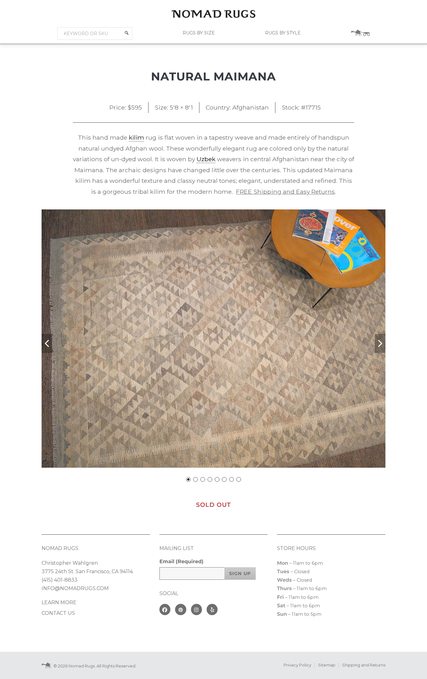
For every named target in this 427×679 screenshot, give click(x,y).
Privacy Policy (297, 665)
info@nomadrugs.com (75, 588)
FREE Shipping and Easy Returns (285, 191)
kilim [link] (136, 137)
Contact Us (58, 613)
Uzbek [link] (206, 159)
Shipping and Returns (363, 665)
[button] (126, 33)
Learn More (59, 602)
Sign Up (240, 573)
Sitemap (326, 665)
